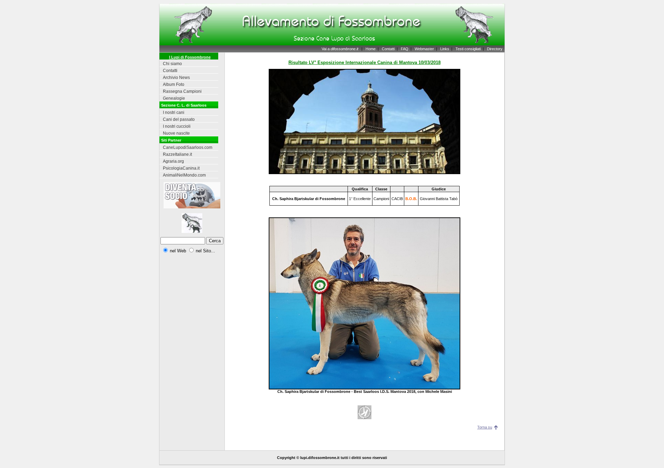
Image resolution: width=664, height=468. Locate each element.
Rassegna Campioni (182, 91)
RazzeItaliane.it (177, 154)
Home (371, 49)
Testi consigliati (468, 49)
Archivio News (176, 77)
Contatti (388, 49)
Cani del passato (179, 119)
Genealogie (174, 98)
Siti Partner (171, 140)
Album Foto (173, 84)
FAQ (404, 49)
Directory (494, 49)
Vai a (340, 49)
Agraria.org (173, 161)
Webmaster (424, 49)
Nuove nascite (176, 133)
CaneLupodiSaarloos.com (187, 147)
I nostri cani (173, 112)
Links (444, 49)
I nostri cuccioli (177, 126)
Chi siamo (172, 63)
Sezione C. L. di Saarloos (183, 105)
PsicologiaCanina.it (181, 168)
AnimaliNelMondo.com (184, 175)
